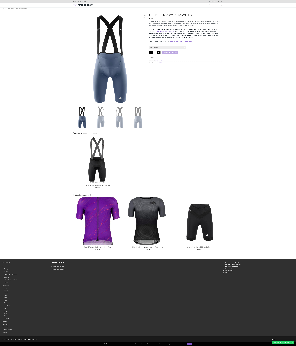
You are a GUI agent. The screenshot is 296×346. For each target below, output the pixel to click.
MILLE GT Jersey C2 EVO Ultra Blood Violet (97, 247)
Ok (189, 344)
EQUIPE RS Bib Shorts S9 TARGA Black (97, 185)
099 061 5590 (229, 270)
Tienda (4, 8)
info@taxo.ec (228, 273)
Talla (150, 45)
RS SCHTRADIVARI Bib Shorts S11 (164, 31)
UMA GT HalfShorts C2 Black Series (198, 247)
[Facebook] (218, 1)
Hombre (157, 62)
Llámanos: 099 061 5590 (79, 1)
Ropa (156, 60)
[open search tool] (209, 5)
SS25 (160, 62)
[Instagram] (221, 1)
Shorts (160, 60)
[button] (283, 342)
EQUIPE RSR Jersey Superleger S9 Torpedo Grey (148, 247)
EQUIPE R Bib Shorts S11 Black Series (181, 41)
